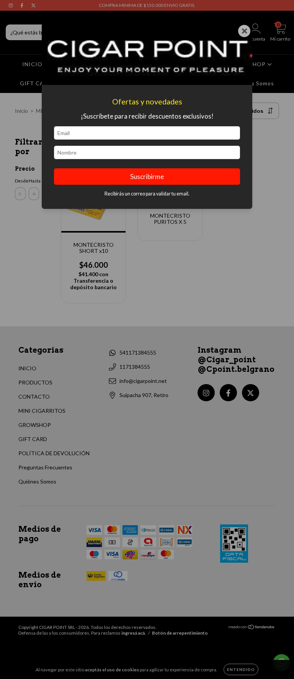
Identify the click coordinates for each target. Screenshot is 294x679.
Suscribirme (147, 177)
